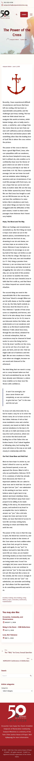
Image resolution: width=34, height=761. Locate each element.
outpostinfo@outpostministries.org (15, 5)
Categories (4, 688)
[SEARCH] (31, 675)
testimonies (22, 599)
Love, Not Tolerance (10, 635)
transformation (7, 601)
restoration (15, 599)
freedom (5, 597)
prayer (9, 599)
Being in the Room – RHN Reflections (16, 627)
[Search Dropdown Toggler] (16, 14)
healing (10, 597)
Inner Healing (18, 597)
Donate (24, 14)
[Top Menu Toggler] (31, 15)
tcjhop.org (9, 737)
